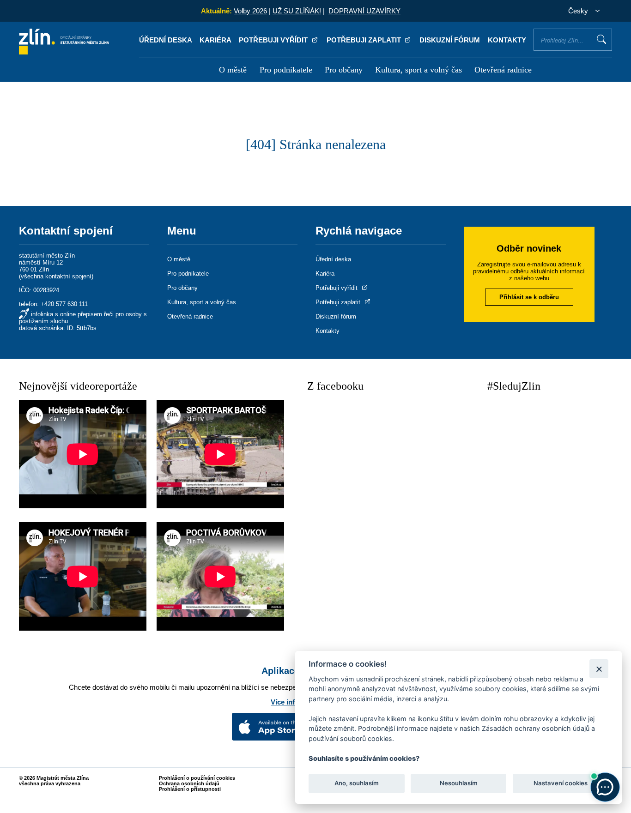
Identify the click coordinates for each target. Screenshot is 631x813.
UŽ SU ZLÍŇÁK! (297, 11)
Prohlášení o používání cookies (197, 778)
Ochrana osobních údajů (189, 783)
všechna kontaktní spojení (56, 276)
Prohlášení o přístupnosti (190, 789)
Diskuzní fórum (449, 40)
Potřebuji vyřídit (274, 40)
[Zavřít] (598, 668)
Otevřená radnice (503, 69)
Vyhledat (601, 39)
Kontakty (507, 40)
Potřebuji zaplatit (365, 40)
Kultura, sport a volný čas (418, 69)
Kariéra (215, 40)
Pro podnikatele (286, 69)
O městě (233, 69)
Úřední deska (165, 40)
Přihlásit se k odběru (529, 297)
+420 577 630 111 (64, 304)
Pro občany (344, 69)
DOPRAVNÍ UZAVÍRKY (364, 11)
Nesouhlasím (458, 783)
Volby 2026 (250, 11)
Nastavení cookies (561, 783)
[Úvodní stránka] (64, 52)
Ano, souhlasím (356, 783)
